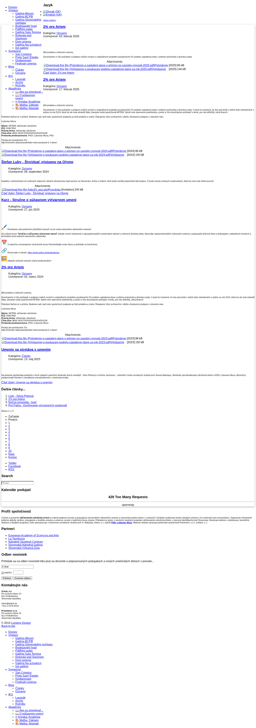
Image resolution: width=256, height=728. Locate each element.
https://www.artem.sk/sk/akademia (43, 252)
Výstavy (13, 10)
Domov (12, 7)
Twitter (12, 463)
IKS (10, 76)
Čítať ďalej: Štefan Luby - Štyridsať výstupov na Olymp (34, 193)
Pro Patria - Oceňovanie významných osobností (37, 405)
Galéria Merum (24, 13)
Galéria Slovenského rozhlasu (34, 644)
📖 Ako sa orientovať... (29, 91)
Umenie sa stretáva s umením (26, 349)
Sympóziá (14, 51)
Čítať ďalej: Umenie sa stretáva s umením (26, 382)
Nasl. (11, 454)
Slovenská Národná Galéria (25, 544)
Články (19, 69)
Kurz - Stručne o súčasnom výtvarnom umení (38, 200)
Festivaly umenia (25, 63)
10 (9, 450)
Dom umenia (23, 41)
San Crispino (23, 54)
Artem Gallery (49, 20)
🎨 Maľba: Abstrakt (27, 108)
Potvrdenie (161, 65)
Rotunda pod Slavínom (23, 37)
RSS (11, 469)
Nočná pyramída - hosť (22, 402)
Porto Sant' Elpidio (26, 57)
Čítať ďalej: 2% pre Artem (58, 72)
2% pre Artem (54, 27)
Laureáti (20, 79)
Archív (19, 82)
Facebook (14, 466)
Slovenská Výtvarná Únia (24, 547)
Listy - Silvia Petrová (21, 396)
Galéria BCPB (24, 16)
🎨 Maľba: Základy (27, 104)
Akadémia (14, 88)
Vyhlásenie (159, 69)
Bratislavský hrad (26, 26)
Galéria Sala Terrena (28, 32)
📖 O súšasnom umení (29, 713)
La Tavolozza (16, 538)
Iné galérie (21, 47)
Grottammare (23, 60)
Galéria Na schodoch (28, 44)
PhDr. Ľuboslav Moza (121, 522)
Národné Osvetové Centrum (25, 541)
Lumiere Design (21, 622)
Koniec (12, 457)
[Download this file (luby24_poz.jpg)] (25, 189)
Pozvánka (54, 189)
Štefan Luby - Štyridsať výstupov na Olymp (37, 162)
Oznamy (20, 72)
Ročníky (20, 85)
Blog (11, 66)
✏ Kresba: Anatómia (27, 101)
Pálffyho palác (24, 29)
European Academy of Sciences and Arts (33, 535)
